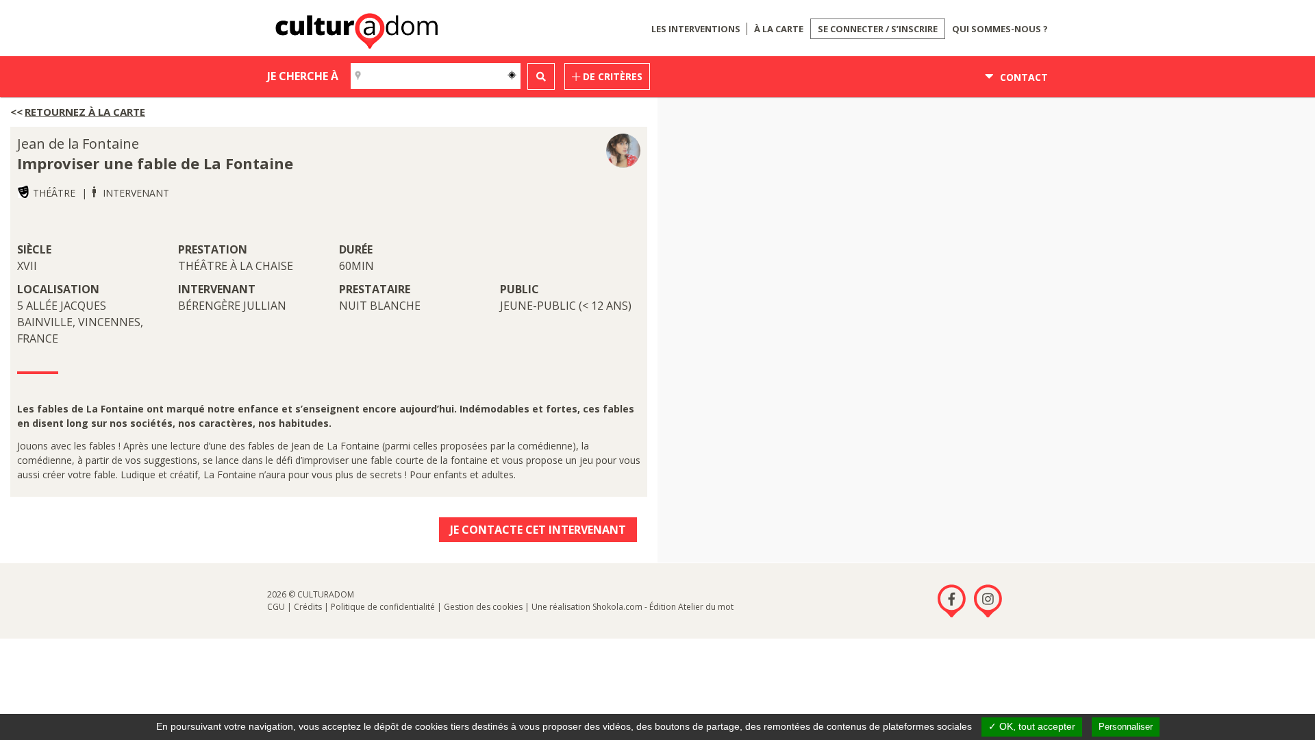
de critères (611, 76)
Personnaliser (1126, 727)
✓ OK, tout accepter (1031, 726)
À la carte (778, 29)
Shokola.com (617, 607)
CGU (276, 607)
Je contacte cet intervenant (538, 529)
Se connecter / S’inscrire (878, 29)
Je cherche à (302, 76)
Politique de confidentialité (383, 607)
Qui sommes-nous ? (1000, 29)
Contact (1022, 77)
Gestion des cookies (483, 607)
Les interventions (695, 29)
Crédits (308, 607)
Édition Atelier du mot (691, 607)
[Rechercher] (541, 76)
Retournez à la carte (85, 112)
